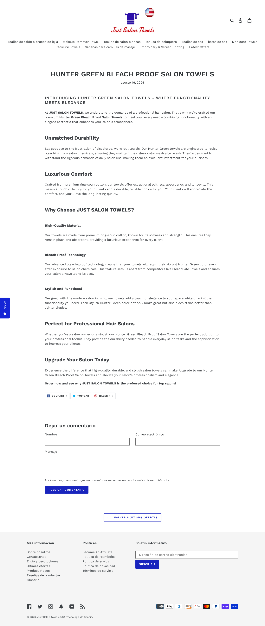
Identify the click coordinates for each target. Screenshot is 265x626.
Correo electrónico (149, 434)
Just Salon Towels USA (51, 617)
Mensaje (51, 451)
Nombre (51, 434)
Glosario (33, 580)
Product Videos (38, 570)
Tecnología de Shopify (79, 617)
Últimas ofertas (38, 566)
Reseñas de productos (44, 575)
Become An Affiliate (97, 552)
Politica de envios (96, 561)
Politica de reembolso (99, 557)
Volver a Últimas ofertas (135, 517)
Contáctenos (36, 557)
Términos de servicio (98, 570)
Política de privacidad (99, 566)
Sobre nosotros (38, 552)
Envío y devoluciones (42, 561)
